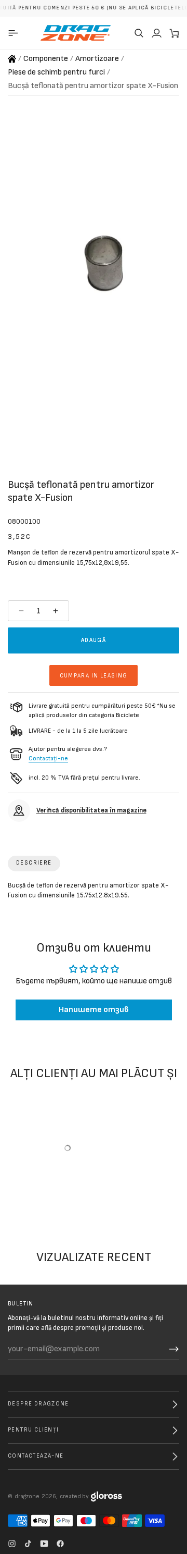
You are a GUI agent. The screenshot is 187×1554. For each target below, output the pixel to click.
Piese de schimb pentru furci (56, 72)
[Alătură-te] (174, 1349)
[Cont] (156, 33)
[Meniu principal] (15, 33)
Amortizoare (97, 59)
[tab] (34, 863)
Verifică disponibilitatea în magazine (91, 810)
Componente (45, 59)
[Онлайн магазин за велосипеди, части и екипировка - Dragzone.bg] (12, 59)
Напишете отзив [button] (94, 1010)
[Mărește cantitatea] (57, 610)
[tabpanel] (93, 893)
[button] (139, 33)
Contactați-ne (48, 758)
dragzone (27, 1496)
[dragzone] (76, 33)
